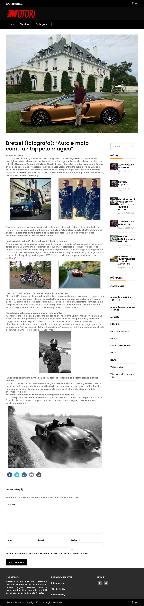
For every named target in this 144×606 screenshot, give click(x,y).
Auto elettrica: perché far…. (126, 223)
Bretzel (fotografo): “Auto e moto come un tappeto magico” (47, 146)
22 (121, 173)
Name (10, 540)
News (113, 359)
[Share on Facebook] (9, 476)
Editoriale (115, 324)
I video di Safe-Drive (120, 345)
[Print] (38, 476)
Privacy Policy (58, 594)
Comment (11, 504)
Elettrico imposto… (123, 183)
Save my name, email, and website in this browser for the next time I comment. (47, 553)
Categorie (42, 24)
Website (75, 540)
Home (11, 24)
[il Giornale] (14, 3)
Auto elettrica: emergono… (126, 166)
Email (42, 540)
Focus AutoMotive (119, 331)
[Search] (133, 146)
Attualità (114, 317)
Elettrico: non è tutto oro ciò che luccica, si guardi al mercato (126, 204)
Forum (113, 338)
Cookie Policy (58, 588)
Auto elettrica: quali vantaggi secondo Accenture (126, 260)
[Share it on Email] (31, 476)
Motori (113, 352)
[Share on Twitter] (16, 476)
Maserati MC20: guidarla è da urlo (127, 239)
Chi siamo (25, 24)
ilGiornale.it (41, 581)
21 (121, 191)
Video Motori (116, 367)
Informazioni (57, 583)
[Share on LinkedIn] (24, 476)
